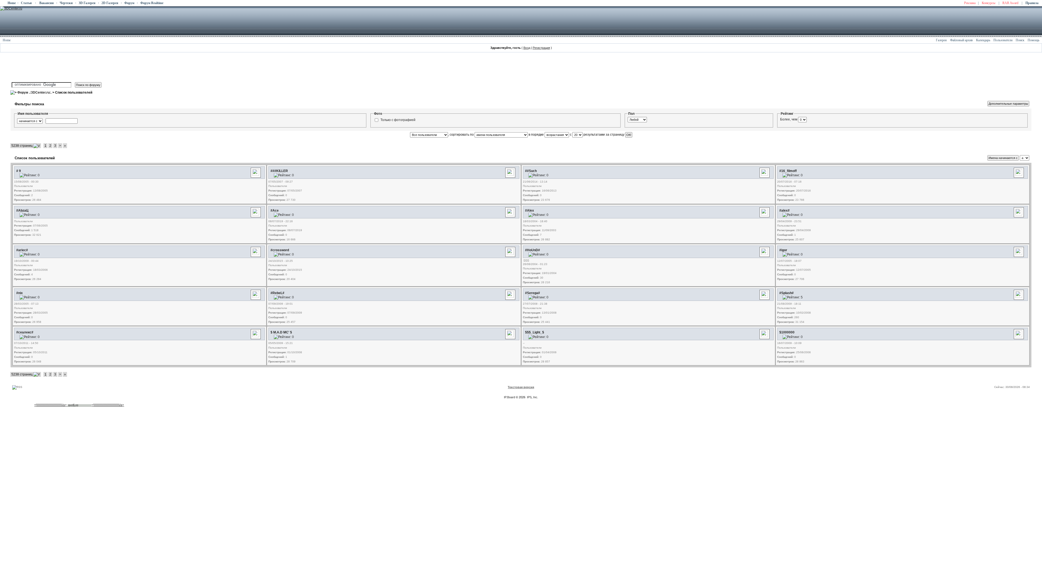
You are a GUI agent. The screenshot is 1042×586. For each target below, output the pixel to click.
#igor (783, 250)
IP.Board (509, 397)
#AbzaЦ (22, 210)
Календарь (983, 40)
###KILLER (279, 171)
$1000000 (787, 332)
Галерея (941, 40)
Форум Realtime (151, 3)
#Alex (529, 210)
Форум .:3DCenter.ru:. (34, 92)
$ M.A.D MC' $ (281, 332)
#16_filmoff (788, 171)
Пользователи (1002, 40)
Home (12, 3)
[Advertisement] (110, 379)
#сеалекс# (24, 332)
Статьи (26, 3)
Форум (129, 3)
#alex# (784, 210)
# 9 (18, 171)
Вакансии (46, 3)
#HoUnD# (532, 250)
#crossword (280, 250)
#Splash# (786, 293)
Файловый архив (961, 40)
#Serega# (532, 293)
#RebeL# (277, 293)
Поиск (1020, 40)
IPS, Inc (532, 397)
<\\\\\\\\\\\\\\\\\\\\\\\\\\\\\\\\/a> (50, 405)
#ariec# (22, 250)
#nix (19, 293)
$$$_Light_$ (534, 332)
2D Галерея (109, 3)
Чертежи (66, 3)
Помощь (1033, 40)
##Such (531, 171)
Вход (526, 47)
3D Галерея (87, 3)
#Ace (275, 210)
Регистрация (541, 47)
